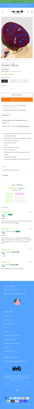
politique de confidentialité (11, 335)
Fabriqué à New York (9, 351)
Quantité (3, 85)
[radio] (4, 81)
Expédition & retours (9, 324)
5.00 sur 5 (22, 188)
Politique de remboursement (11, 343)
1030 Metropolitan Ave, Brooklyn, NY (14, 293)
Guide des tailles (8, 320)
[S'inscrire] (29, 384)
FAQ (4, 327)
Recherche (6, 316)
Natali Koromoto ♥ (24, 126)
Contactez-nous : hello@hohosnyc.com (15, 361)
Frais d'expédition (5, 71)
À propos (6, 331)
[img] (5, 212)
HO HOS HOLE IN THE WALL (11, 404)
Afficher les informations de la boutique (14, 110)
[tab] (5, 115)
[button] (2, 11)
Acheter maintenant (17, 99)
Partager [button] (5, 175)
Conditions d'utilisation (10, 339)
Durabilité (6, 347)
